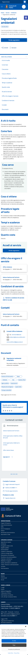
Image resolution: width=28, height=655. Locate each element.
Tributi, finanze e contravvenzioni (10, 565)
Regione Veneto (6, 2)
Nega (14, 645)
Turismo (3, 566)
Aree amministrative (6, 525)
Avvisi (2, 580)
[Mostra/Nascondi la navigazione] (2, 7)
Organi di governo (6, 523)
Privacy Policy (16, 653)
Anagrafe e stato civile (7, 546)
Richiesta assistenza (6, 623)
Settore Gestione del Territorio (11, 277)
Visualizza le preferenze (14, 649)
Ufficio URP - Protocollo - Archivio (10, 612)
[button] (26, 18)
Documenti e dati (5, 534)
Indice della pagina (6, 57)
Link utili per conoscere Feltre (9, 597)
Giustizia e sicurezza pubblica (8, 557)
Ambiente (3, 544)
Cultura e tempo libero (7, 553)
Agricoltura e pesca (6, 542)
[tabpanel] (14, 448)
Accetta (14, 641)
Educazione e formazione (7, 555)
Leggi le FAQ (4, 619)
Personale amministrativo (8, 532)
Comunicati (4, 578)
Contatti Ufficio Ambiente (14, 331)
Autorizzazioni (4, 549)
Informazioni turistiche (7, 595)
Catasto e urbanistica (6, 551)
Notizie (3, 576)
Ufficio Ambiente (7, 267)
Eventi (2, 589)
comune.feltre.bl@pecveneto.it (15, 342)
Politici (3, 531)
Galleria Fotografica (6, 591)
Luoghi (3, 587)
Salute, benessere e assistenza (9, 563)
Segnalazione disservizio (7, 621)
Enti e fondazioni (5, 529)
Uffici (2, 527)
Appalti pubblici (5, 548)
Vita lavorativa (5, 568)
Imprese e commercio (6, 559)
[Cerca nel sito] (24, 7)
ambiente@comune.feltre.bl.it (17, 337)
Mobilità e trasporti (6, 561)
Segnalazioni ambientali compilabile (14, 359)
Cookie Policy (10, 653)
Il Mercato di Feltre (6, 593)
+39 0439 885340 (16, 335)
